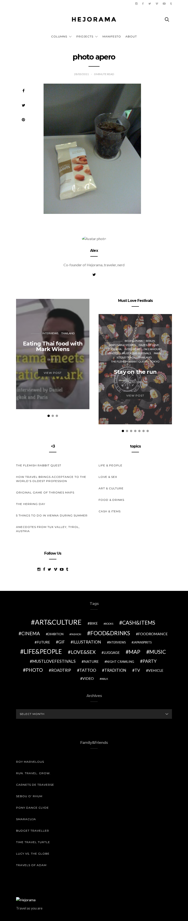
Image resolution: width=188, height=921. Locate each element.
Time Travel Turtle (33, 842)
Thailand (68, 333)
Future (43, 642)
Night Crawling (120, 661)
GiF (61, 642)
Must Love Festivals (136, 353)
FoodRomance (153, 634)
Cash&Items (138, 622)
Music (157, 652)
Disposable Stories (122, 345)
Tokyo (155, 361)
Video (88, 678)
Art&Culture (58, 622)
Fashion (76, 634)
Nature (91, 661)
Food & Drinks (111, 500)
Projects (84, 36)
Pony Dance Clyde (32, 807)
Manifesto (111, 36)
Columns (59, 36)
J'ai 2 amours (152, 349)
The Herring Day (30, 504)
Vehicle (155, 670)
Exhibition (55, 634)
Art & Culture (111, 488)
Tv (137, 670)
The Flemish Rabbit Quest (129, 361)
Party (150, 661)
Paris (157, 353)
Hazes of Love (149, 345)
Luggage (112, 652)
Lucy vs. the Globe (33, 853)
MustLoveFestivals (54, 661)
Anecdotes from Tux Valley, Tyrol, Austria (48, 529)
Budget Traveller (32, 830)
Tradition (115, 670)
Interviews (50, 333)
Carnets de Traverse (35, 784)
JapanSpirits (142, 642)
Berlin (150, 341)
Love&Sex (83, 652)
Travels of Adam (31, 865)
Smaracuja (26, 819)
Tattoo (87, 670)
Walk (104, 678)
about (131, 36)
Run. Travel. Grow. (33, 773)
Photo (34, 670)
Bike (94, 623)
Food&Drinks (110, 633)
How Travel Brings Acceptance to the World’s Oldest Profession (51, 479)
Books (109, 623)
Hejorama (114, 349)
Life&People (43, 651)
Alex (94, 250)
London (113, 353)
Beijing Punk (134, 341)
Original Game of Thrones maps (45, 492)
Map (134, 652)
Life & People (110, 465)
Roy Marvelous (30, 761)
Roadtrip (61, 670)
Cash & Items (110, 511)
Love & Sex (108, 477)
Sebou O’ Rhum (29, 796)
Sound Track (125, 357)
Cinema (30, 633)
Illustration (87, 642)
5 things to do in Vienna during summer (52, 515)
